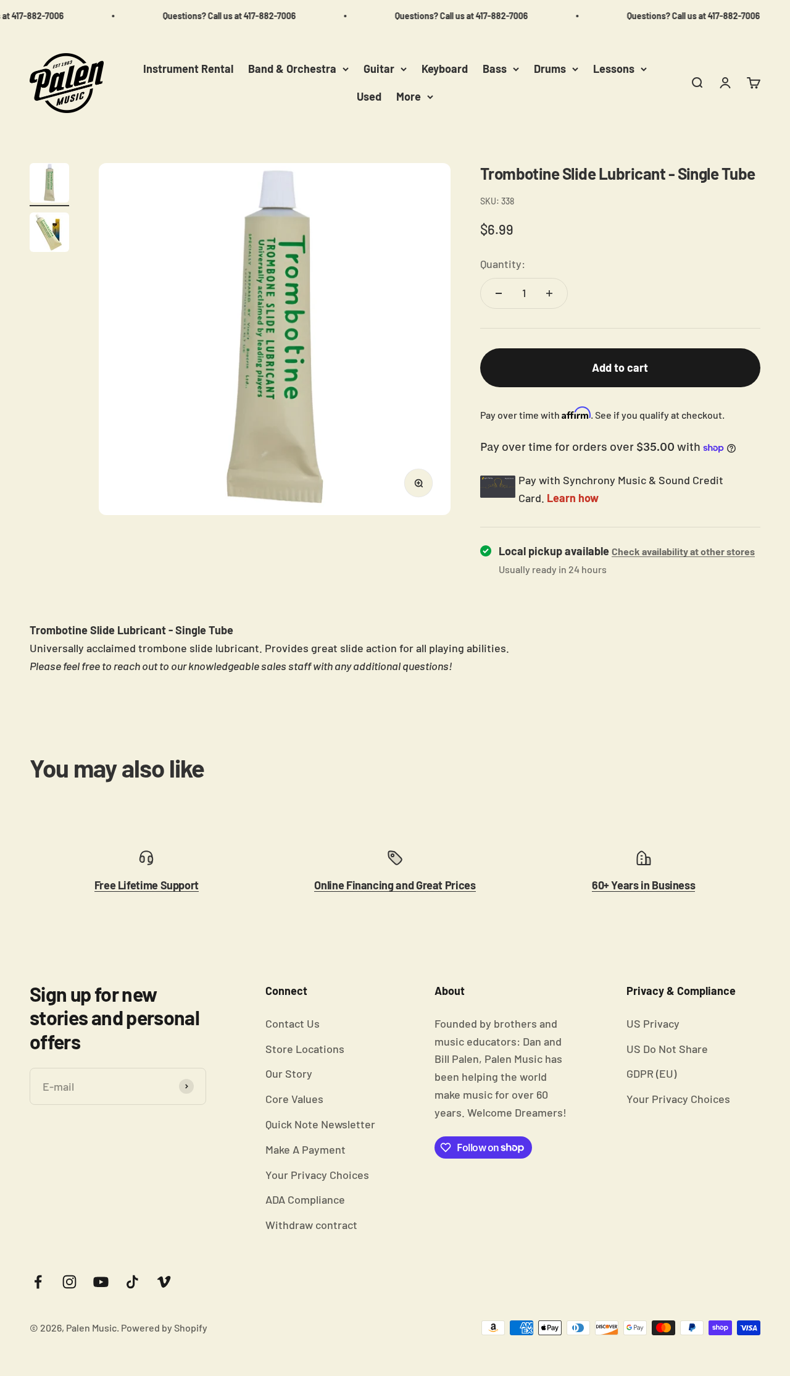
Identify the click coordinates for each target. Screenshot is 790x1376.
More (408, 96)
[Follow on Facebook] (38, 1281)
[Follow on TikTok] (132, 1281)
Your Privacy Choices (317, 1174)
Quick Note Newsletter (320, 1124)
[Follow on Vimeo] (164, 1281)
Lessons (613, 68)
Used (369, 96)
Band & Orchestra (292, 68)
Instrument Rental (188, 68)
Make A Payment (305, 1149)
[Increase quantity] (549, 293)
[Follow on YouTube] (101, 1281)
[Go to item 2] (49, 234)
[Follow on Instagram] (69, 1281)
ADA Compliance (305, 1199)
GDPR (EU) (651, 1073)
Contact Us (292, 1023)
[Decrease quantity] (499, 293)
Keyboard (445, 68)
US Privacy (653, 1023)
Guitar (379, 68)
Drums (550, 68)
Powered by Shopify (164, 1327)
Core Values (294, 1098)
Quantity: (502, 264)
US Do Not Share (667, 1048)
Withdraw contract (311, 1224)
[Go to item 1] (49, 184)
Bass (495, 68)
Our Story (288, 1073)
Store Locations (304, 1048)
